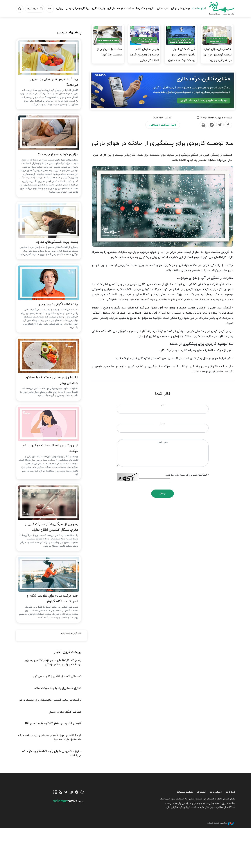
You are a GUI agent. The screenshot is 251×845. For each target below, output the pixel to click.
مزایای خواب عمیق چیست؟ (58, 154)
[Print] (203, 125)
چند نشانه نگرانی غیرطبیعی (58, 304)
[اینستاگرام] (71, 792)
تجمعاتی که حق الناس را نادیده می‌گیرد (56, 676)
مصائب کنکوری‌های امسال (65, 712)
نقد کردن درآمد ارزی (71, 633)
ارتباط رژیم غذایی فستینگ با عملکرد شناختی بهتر (51, 380)
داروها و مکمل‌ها (145, 8)
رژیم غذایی (98, 8)
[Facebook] (228, 125)
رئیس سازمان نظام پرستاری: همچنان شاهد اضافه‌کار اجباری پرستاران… (144, 57)
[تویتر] (66, 792)
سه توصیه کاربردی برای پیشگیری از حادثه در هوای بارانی (162, 143)
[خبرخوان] (60, 792)
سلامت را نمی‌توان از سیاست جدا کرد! (109, 52)
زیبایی (59, 8)
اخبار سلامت (199, 8)
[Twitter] (219, 125)
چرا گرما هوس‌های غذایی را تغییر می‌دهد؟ (54, 82)
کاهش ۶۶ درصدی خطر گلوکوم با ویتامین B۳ (53, 724)
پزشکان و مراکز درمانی (77, 8)
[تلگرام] (76, 792)
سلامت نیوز (218, 8)
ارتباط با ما (216, 792)
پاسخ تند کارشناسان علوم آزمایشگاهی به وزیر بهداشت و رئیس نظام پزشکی (52, 662)
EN (49, 8)
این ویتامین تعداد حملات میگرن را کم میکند (50, 448)
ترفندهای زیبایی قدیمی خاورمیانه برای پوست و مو (50, 700)
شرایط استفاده (185, 792)
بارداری (111, 8)
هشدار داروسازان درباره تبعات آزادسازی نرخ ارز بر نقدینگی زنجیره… (217, 54)
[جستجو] (20, 9)
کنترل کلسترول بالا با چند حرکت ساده (57, 688)
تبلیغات (201, 792)
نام (162, 405)
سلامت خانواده (125, 8)
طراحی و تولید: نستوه (217, 822)
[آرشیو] (55, 792)
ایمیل (162, 423)
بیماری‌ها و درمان (180, 8)
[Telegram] (211, 125)
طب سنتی (162, 8)
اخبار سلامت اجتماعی (162, 125)
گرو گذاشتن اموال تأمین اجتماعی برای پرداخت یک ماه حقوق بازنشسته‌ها (181, 57)
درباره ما (230, 792)
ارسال (162, 493)
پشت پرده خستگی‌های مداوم (57, 242)
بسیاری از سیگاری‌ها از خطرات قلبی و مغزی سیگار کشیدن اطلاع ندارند (51, 527)
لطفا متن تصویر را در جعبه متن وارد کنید (187, 475)
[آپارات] (82, 792)
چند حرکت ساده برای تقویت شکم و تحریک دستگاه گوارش (52, 598)
